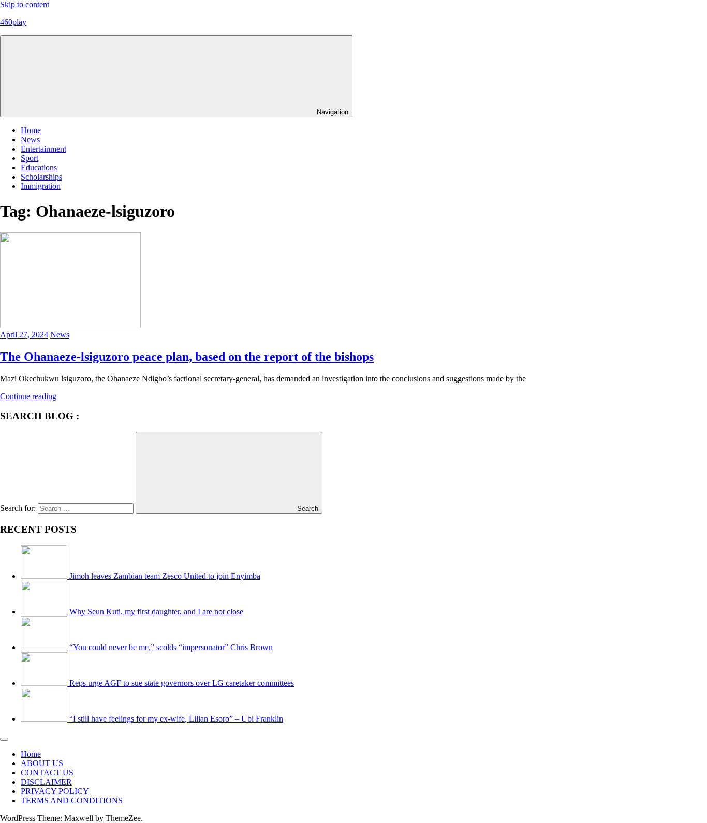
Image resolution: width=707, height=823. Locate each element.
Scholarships (41, 176)
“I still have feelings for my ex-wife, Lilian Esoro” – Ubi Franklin (176, 718)
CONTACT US (47, 772)
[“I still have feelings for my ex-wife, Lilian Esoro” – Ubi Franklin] (45, 718)
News (30, 139)
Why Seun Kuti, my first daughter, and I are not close (156, 611)
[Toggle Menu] (4, 739)
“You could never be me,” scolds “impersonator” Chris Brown (171, 647)
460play (13, 22)
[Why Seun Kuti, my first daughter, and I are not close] (45, 611)
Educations (39, 167)
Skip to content (24, 4)
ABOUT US (42, 763)
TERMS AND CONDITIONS (72, 800)
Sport (29, 158)
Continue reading (28, 396)
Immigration (41, 186)
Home (31, 130)
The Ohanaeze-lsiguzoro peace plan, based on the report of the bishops (187, 356)
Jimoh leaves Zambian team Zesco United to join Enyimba (164, 575)
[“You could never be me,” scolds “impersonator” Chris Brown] (45, 647)
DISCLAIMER (46, 781)
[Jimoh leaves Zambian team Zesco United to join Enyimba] (45, 575)
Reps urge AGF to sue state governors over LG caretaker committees (181, 683)
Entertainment (43, 148)
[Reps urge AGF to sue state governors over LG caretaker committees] (45, 683)
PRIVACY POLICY (55, 791)
